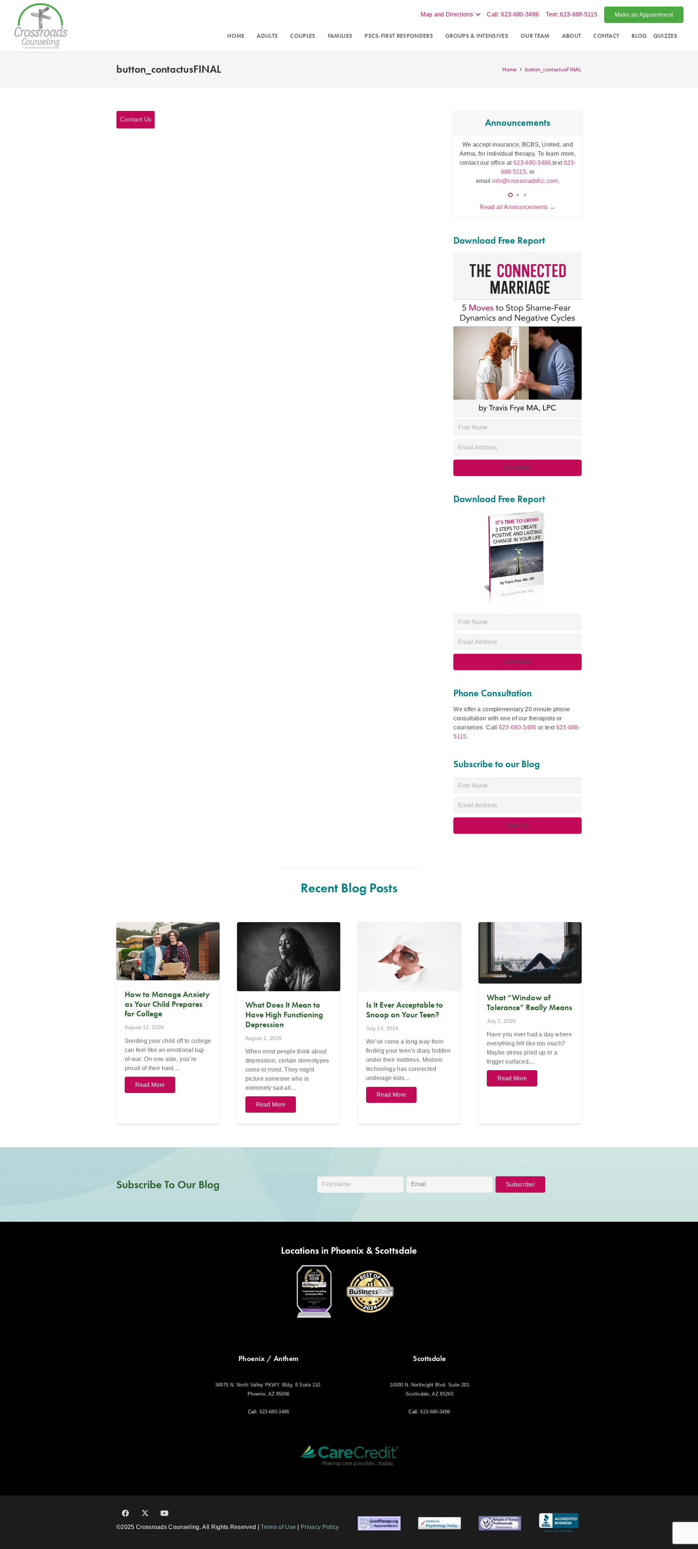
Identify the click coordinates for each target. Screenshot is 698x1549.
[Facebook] (125, 1513)
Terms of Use (278, 1527)
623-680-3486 (518, 727)
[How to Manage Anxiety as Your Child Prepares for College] (168, 1023)
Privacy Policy (320, 1527)
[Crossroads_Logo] (41, 26)
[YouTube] (165, 1513)
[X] (145, 1513)
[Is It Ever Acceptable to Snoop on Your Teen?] (409, 1023)
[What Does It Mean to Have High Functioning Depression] (288, 1023)
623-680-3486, (533, 163)
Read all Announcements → (517, 207)
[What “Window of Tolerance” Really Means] (530, 1023)
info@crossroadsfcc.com (525, 181)
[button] (450, 14)
